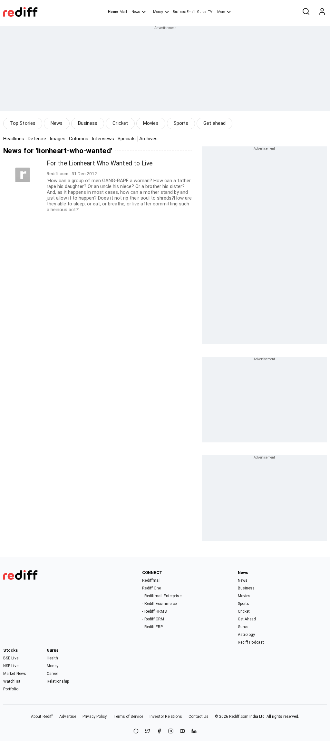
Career (52, 673)
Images (58, 139)
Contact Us (199, 716)
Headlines (13, 139)
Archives (148, 139)
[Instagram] (170, 731)
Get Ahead (247, 619)
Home (113, 12)
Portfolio (10, 689)
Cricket (120, 123)
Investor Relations (166, 716)
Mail (123, 12)
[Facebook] (159, 731)
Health (52, 658)
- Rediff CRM (153, 619)
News (135, 12)
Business (88, 123)
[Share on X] (147, 731)
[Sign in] (322, 12)
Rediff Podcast (251, 642)
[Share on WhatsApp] (136, 731)
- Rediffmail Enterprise (161, 596)
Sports (181, 123)
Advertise (67, 716)
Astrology (246, 634)
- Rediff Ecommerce (159, 603)
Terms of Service (128, 716)
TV (210, 12)
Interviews (103, 139)
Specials (127, 139)
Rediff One (151, 588)
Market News (14, 673)
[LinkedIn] (194, 731)
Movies (151, 123)
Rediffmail (151, 580)
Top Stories (22, 123)
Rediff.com (238, 716)
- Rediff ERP (152, 627)
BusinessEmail (184, 12)
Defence (37, 139)
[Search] (306, 12)
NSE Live (10, 666)
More (221, 12)
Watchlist (11, 681)
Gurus (202, 12)
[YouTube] (182, 731)
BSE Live (10, 658)
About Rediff (42, 716)
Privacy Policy (94, 716)
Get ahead (214, 123)
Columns (78, 139)
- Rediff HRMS (154, 611)
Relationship (58, 681)
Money (158, 12)
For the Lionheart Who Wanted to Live (100, 163)
